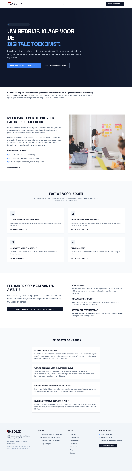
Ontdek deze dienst (17, 229)
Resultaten (87, 4)
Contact (71, 453)
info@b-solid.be (106, 434)
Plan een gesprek (107, 445)
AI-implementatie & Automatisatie (50, 434)
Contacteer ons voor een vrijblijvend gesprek (34, 309)
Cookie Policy (114, 464)
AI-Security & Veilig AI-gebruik (49, 440)
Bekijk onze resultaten (56, 65)
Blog (70, 450)
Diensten (52, 4)
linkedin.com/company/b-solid (111, 440)
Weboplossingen (44, 444)
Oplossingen (64, 4)
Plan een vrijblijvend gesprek (24, 65)
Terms (123, 464)
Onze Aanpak (73, 437)
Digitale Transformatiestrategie (49, 437)
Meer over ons (12, 167)
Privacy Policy (104, 464)
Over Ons (72, 434)
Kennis (76, 4)
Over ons (41, 4)
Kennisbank (73, 447)
